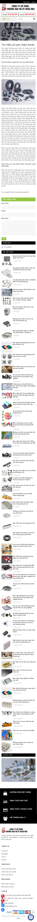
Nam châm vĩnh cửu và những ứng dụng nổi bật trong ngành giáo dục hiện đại (23, 395)
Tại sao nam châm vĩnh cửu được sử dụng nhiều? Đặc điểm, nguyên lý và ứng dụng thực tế (24, 576)
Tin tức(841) (8, 247)
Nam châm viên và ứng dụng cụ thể (24, 523)
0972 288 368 (12, 14)
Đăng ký (34, 2)
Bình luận (4, 218)
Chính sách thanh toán (8, 869)
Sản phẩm (4, 854)
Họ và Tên (5, 203)
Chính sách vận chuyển (8, 872)
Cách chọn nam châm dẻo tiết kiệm (23, 730)
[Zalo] (3, 905)
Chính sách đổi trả (7, 875)
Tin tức (3, 192)
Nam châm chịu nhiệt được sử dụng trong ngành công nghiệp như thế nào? (24, 713)
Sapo (18, 918)
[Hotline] (2, 896)
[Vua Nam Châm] (18, 7)
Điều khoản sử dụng (7, 884)
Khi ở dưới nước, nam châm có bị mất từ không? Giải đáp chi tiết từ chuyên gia (23, 654)
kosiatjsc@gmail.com (10, 906)
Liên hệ (3, 860)
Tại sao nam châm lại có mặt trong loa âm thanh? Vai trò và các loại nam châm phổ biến (23, 622)
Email (3, 211)
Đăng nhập (26, 2)
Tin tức (3, 857)
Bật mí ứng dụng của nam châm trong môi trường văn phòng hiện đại (23, 424)
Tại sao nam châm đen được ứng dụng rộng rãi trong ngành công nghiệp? (23, 376)
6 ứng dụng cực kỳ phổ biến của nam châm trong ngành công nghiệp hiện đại (24, 385)
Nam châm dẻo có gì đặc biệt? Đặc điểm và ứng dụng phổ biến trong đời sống (23, 567)
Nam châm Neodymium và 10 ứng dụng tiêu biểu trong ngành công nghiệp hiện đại (23, 597)
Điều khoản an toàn (7, 887)
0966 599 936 (29, 14)
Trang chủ (4, 851)
